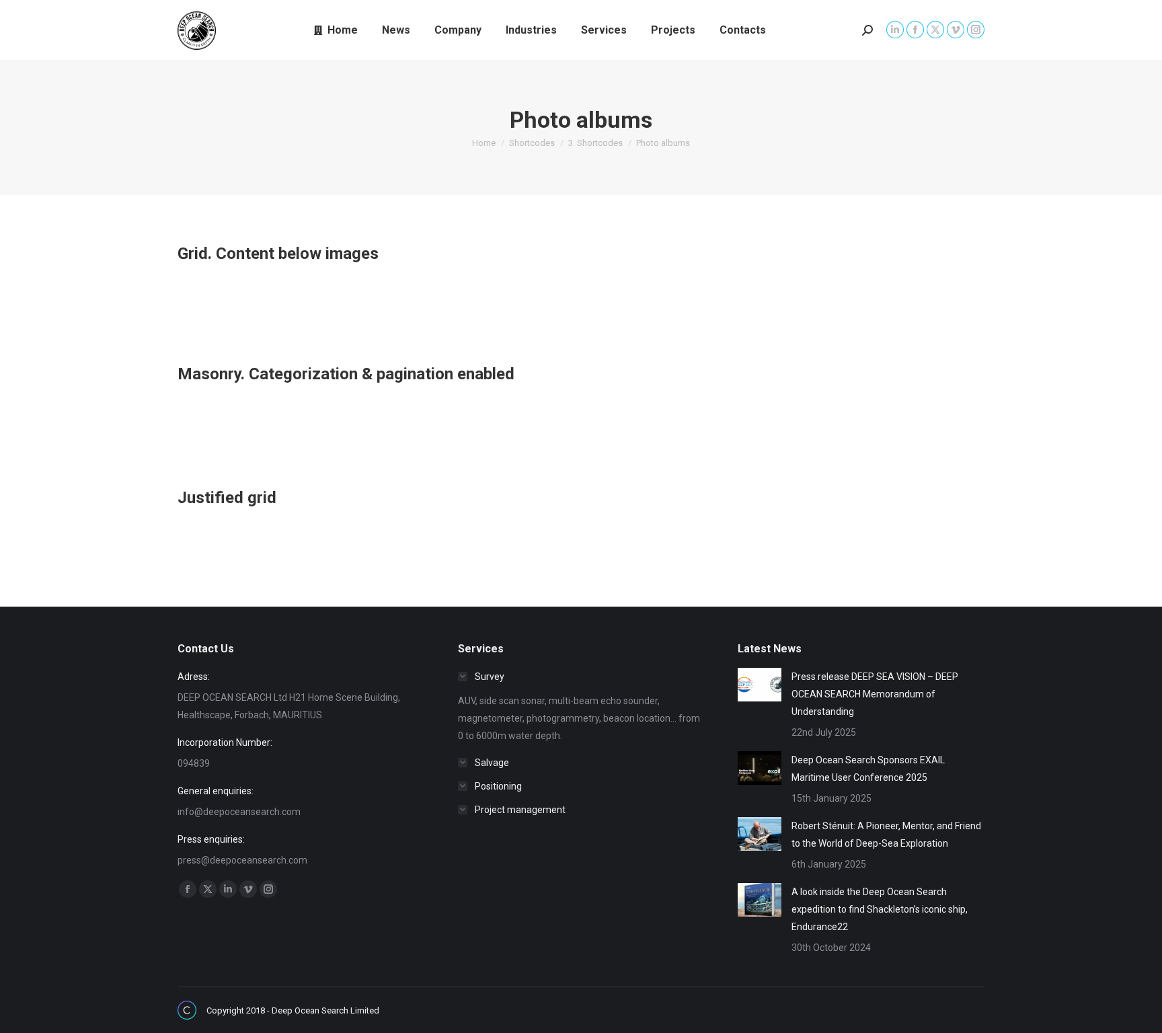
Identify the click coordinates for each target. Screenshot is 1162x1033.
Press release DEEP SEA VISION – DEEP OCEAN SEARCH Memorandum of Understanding (874, 694)
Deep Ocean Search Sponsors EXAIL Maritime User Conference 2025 (868, 769)
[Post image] (759, 684)
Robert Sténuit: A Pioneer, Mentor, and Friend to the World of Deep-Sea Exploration (886, 834)
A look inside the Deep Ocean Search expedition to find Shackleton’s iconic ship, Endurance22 (879, 909)
